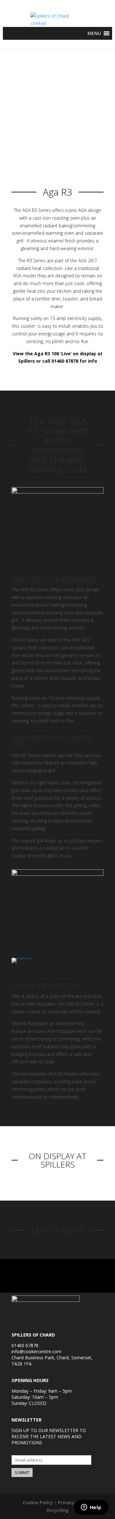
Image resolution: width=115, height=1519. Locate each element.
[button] (94, 33)
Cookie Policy (38, 1502)
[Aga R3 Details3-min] (21, 958)
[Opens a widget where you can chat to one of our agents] (91, 1508)
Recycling (58, 1510)
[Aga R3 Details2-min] (57, 492)
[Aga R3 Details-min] (57, 874)
